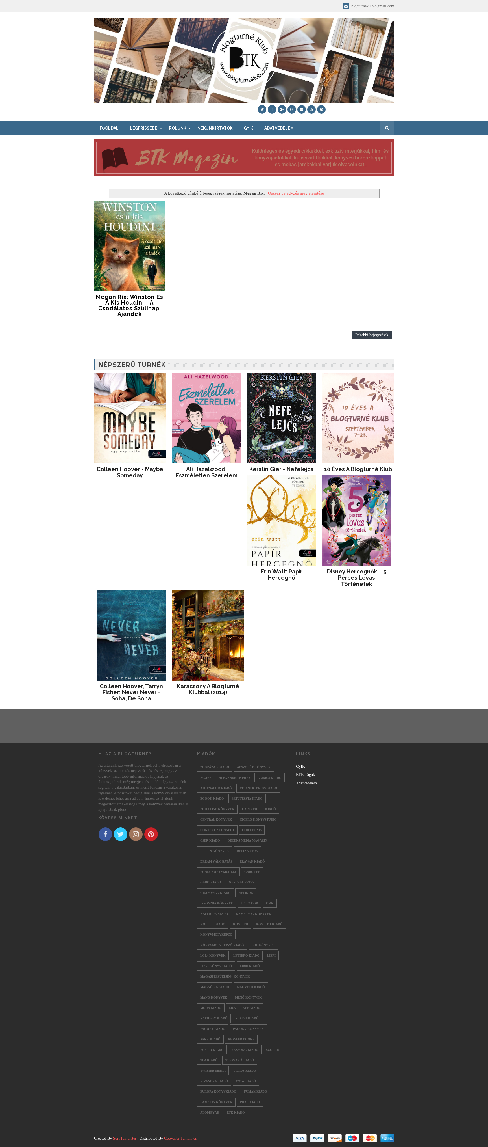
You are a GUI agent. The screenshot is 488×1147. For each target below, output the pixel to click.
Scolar (272, 1049)
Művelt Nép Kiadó (244, 1008)
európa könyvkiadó (218, 1091)
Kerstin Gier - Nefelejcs (281, 469)
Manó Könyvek (213, 997)
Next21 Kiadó (247, 1018)
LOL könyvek (263, 945)
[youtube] (311, 109)
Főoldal (109, 128)
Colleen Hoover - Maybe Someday (130, 472)
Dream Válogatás (216, 861)
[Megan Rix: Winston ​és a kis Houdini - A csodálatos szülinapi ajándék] (129, 246)
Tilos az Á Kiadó (239, 1060)
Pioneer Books (241, 1039)
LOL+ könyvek (213, 955)
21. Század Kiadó (214, 767)
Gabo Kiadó (210, 882)
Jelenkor (249, 903)
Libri (271, 955)
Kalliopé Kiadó (214, 913)
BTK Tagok (305, 775)
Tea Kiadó (209, 1060)
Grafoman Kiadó (215, 892)
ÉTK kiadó (236, 1112)
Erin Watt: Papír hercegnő (281, 574)
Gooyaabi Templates (180, 1138)
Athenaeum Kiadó (216, 788)
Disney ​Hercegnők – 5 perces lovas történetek (356, 577)
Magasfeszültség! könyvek (225, 976)
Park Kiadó (210, 1039)
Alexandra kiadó (234, 777)
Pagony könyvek (248, 1028)
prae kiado (250, 1102)
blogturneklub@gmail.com (372, 6)
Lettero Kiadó (246, 955)
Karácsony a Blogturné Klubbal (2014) (208, 689)
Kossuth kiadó (269, 924)
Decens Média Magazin (247, 840)
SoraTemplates (124, 1138)
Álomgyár (209, 1112)
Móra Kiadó (210, 1008)
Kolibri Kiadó (212, 924)
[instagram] (291, 109)
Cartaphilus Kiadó (259, 809)
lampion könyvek (216, 1102)
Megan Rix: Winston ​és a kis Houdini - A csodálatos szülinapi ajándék (129, 305)
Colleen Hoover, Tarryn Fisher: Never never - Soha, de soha (131, 692)
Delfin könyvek (214, 851)
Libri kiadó (250, 966)
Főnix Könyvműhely (218, 872)
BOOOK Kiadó (212, 798)
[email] (301, 109)
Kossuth (240, 924)
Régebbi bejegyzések (371, 335)
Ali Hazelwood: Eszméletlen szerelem (207, 472)
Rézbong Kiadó (244, 1049)
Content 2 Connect (217, 830)
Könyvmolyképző (216, 934)
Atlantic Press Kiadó (258, 788)
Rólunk (177, 128)
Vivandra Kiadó (214, 1081)
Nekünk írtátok (214, 128)
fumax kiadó (255, 1091)
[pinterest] (321, 109)
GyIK (248, 128)
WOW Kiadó (246, 1081)
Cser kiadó (210, 840)
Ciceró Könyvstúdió (258, 819)
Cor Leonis (252, 830)
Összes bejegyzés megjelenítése (296, 193)
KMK (270, 903)
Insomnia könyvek (216, 903)
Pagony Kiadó (212, 1028)
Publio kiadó (212, 1049)
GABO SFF (252, 872)
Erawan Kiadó (252, 861)
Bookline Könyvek (217, 809)
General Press (241, 882)
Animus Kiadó (270, 777)
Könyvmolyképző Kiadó (222, 945)
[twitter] (262, 109)
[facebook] (272, 109)
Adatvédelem (279, 128)
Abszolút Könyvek (254, 767)
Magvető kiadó (251, 987)
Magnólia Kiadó (214, 987)
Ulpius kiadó (244, 1070)
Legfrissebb (144, 128)
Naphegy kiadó (214, 1018)
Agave (205, 777)
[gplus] (282, 109)
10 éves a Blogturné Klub (358, 469)
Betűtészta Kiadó (247, 798)
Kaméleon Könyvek (253, 913)
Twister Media (213, 1070)
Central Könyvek (216, 819)
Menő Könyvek (248, 997)
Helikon (245, 892)
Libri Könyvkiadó (216, 966)
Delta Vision (247, 851)
